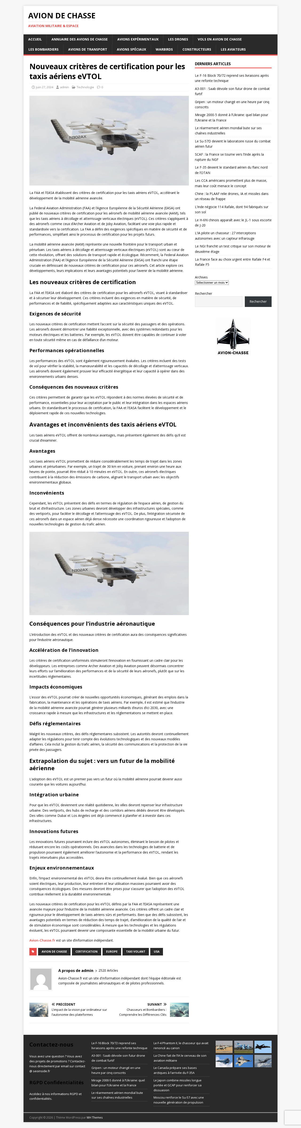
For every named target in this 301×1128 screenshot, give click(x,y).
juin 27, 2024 (44, 87)
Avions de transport (87, 49)
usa (156, 952)
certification (86, 952)
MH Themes (95, 1118)
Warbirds (164, 49)
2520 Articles (108, 970)
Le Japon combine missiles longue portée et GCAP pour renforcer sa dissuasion (178, 1085)
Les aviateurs (233, 49)
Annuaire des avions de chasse (79, 39)
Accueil (35, 39)
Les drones (178, 39)
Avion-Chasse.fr (42, 940)
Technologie (85, 87)
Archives (201, 277)
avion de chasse (54, 952)
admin (64, 87)
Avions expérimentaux (137, 39)
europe (112, 952)
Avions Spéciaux (131, 49)
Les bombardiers (43, 49)
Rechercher (203, 293)
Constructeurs (196, 49)
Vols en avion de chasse (220, 39)
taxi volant (135, 952)
